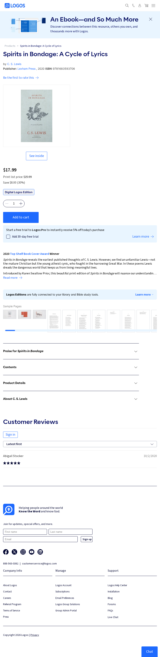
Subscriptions (62, 591)
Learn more (143, 294)
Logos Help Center (117, 585)
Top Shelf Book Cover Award (29, 254)
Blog (110, 598)
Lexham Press (27, 68)
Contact (7, 591)
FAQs (110, 610)
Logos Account (63, 585)
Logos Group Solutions (67, 604)
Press (6, 616)
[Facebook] (6, 552)
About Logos (10, 585)
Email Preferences (64, 598)
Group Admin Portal (66, 610)
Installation (114, 591)
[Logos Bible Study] (15, 6)
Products (10, 46)
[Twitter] (14, 552)
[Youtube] (31, 552)
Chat (149, 651)
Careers (7, 598)
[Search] (127, 5)
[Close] (151, 19)
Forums (112, 604)
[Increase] (21, 203)
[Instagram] (23, 552)
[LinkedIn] (40, 552)
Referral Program (12, 604)
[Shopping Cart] (146, 5)
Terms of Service (11, 610)
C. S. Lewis (14, 64)
